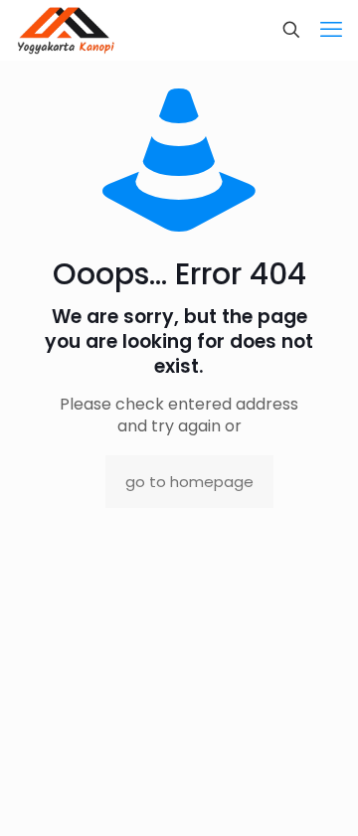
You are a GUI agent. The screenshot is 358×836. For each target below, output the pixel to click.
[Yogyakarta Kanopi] (66, 30)
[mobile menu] (331, 30)
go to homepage (189, 481)
